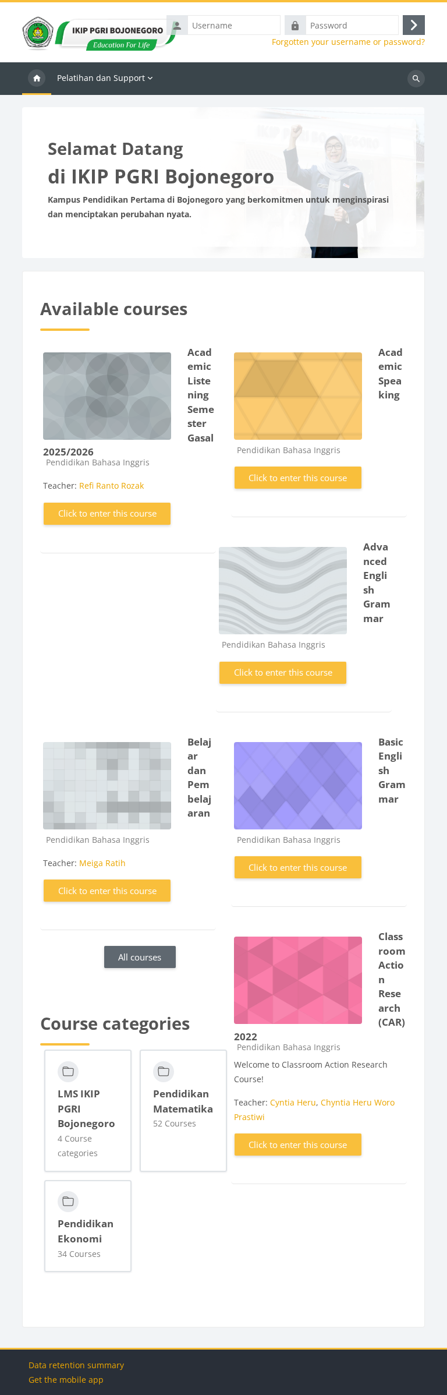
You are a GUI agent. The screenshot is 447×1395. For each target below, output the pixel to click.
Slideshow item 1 (230, 244)
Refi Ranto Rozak (111, 485)
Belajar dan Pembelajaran (199, 777)
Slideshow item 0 (217, 244)
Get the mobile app (66, 1379)
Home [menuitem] (36, 78)
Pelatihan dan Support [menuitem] (101, 77)
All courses (139, 957)
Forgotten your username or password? (348, 42)
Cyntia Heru (293, 1102)
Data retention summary (76, 1365)
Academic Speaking (390, 373)
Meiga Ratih (102, 862)
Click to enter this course (107, 513)
